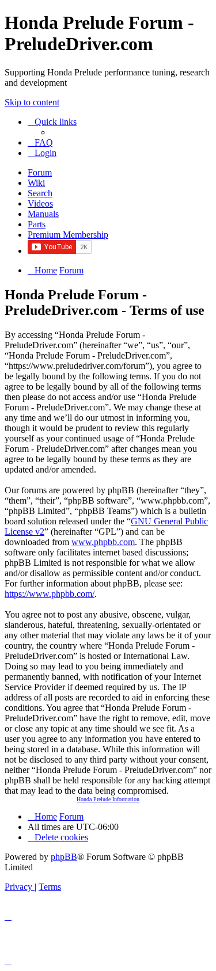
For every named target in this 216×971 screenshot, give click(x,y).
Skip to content (32, 102)
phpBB (64, 857)
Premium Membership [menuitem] (68, 234)
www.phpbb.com (103, 542)
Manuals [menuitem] (43, 214)
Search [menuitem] (40, 193)
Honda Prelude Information (108, 799)
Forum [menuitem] (40, 172)
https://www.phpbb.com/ (49, 594)
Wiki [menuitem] (36, 183)
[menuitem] (40, 142)
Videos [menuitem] (40, 203)
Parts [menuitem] (37, 224)
